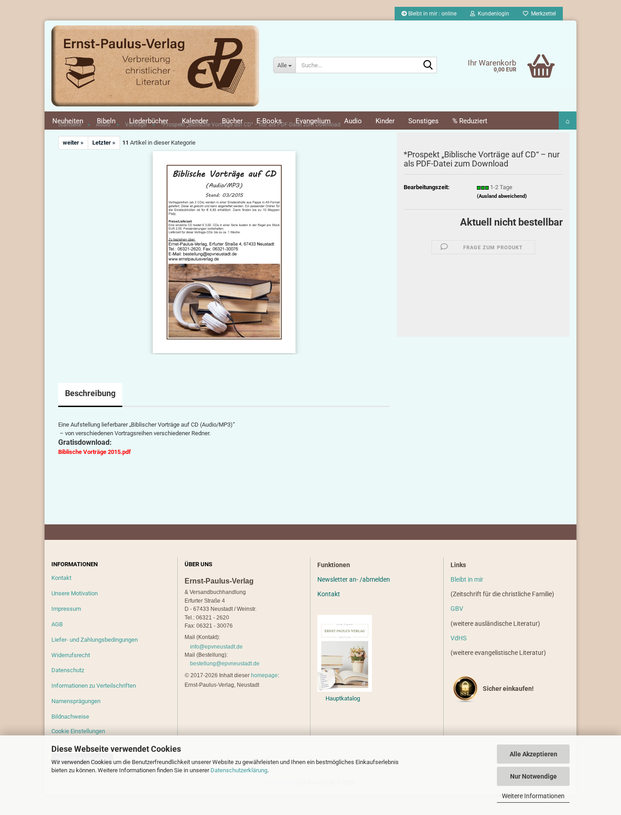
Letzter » (103, 142)
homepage (264, 675)
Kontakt (61, 577)
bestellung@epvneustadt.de (225, 663)
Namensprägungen (75, 701)
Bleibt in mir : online (431, 13)
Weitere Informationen (533, 796)
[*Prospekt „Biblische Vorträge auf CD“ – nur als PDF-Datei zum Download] (224, 251)
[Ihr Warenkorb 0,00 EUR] (522, 52)
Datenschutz (67, 670)
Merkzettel (542, 13)
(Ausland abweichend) (502, 196)
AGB (57, 624)
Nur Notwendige (533, 776)
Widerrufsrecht (70, 655)
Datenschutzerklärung (238, 770)
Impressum (66, 608)
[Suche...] (428, 65)
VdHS (458, 638)
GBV (457, 608)
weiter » (73, 142)
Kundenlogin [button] (492, 13)
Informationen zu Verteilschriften (93, 685)
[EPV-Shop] (155, 65)
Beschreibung (90, 393)
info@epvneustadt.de (216, 647)
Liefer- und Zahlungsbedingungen (94, 639)
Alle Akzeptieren (533, 754)
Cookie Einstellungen (78, 731)
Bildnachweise (70, 716)
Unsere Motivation (74, 593)
